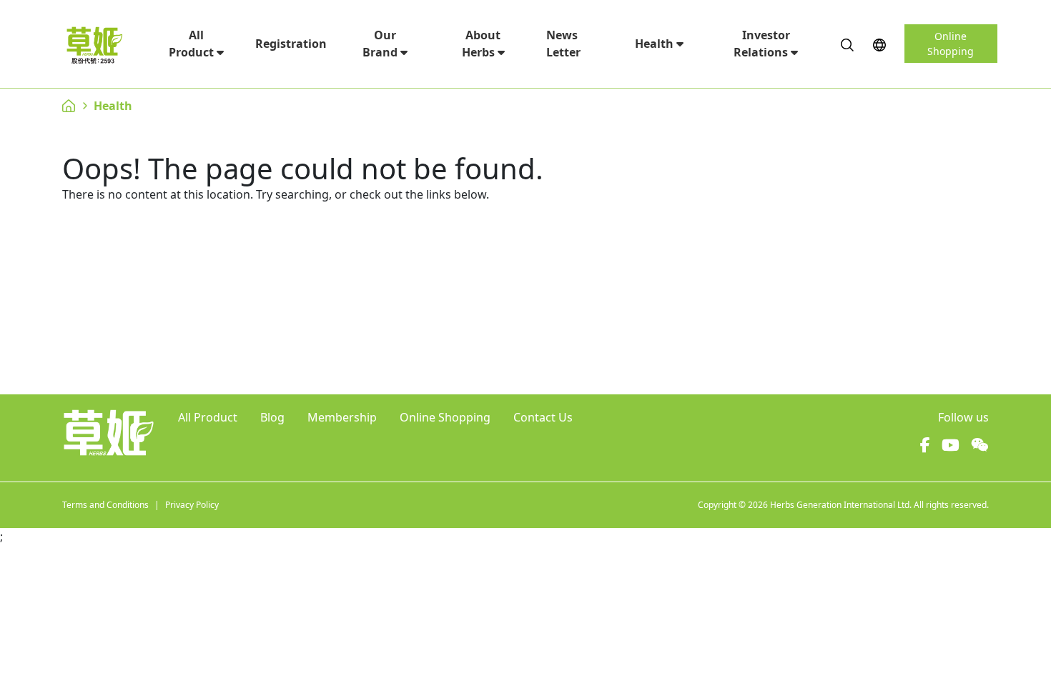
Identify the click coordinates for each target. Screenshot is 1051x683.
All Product (193, 43)
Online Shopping (950, 43)
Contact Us (543, 417)
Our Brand (381, 43)
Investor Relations (762, 43)
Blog (272, 417)
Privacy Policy (192, 505)
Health (655, 43)
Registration (291, 43)
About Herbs (481, 43)
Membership (342, 417)
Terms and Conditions (105, 505)
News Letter (563, 43)
